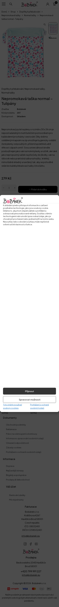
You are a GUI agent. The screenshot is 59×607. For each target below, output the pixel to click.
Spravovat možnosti (29, 399)
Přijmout (29, 391)
